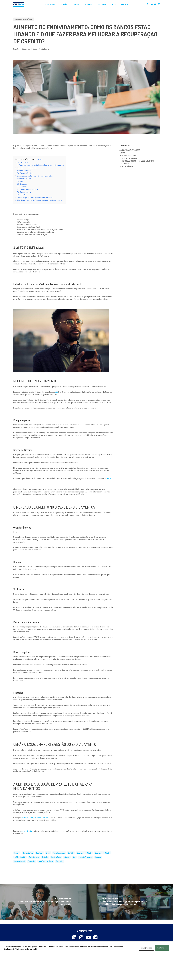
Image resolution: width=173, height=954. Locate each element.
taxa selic (59, 861)
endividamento (34, 857)
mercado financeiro (85, 857)
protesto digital (19, 861)
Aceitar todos (162, 947)
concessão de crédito (84, 853)
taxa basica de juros (46, 861)
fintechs (45, 857)
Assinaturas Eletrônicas (129, 150)
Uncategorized (125, 164)
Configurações (146, 947)
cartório (71, 853)
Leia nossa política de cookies (27, 949)
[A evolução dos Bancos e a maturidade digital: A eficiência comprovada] (43, 902)
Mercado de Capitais (127, 155)
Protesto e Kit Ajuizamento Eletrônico (35, 817)
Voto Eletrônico (126, 166)
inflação (66, 857)
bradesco (39, 853)
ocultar (40, 159)
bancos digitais (28, 853)
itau (74, 857)
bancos (16, 853)
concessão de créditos (102, 853)
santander (31, 861)
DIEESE (109, 478)
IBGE (56, 392)
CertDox (16, 49)
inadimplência (56, 857)
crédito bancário (20, 857)
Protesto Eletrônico (23, 19)
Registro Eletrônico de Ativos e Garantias (136, 161)
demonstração (26, 831)
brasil (48, 853)
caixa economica (59, 853)
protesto (98, 857)
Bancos (122, 153)
